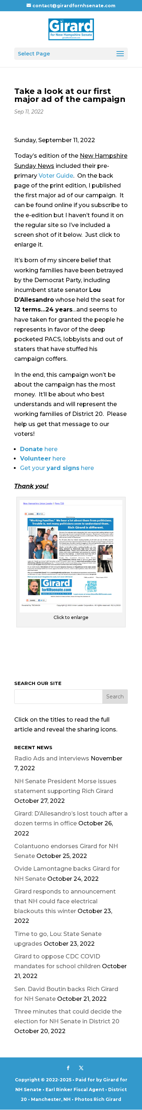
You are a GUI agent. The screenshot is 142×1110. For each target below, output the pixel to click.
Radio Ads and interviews (51, 758)
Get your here (57, 468)
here (39, 449)
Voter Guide (56, 175)
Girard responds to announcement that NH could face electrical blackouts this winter (65, 901)
